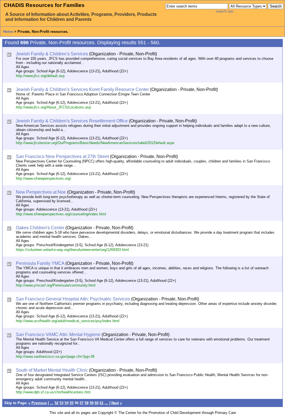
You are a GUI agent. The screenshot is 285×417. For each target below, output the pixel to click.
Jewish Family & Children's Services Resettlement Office (72, 121)
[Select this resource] (9, 55)
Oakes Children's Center (40, 227)
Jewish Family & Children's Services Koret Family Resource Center (82, 89)
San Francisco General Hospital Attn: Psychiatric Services (73, 299)
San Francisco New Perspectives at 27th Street (62, 156)
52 (56, 403)
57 (81, 403)
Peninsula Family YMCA (40, 263)
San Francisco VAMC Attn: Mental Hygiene (58, 334)
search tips (225, 11)
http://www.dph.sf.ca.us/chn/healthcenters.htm (53, 392)
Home (8, 31)
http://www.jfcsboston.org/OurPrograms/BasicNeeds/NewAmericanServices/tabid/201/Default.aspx (95, 143)
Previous (39, 403)
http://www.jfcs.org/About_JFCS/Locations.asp (53, 107)
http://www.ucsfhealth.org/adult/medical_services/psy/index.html (67, 321)
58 (87, 403)
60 (97, 403)
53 (61, 403)
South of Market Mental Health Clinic (52, 370)
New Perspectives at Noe (41, 192)
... (51, 403)
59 (92, 403)
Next (115, 403)
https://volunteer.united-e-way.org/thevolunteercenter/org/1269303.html (72, 250)
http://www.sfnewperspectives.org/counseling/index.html (61, 214)
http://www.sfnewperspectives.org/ (43, 178)
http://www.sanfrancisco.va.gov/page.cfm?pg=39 (55, 356)
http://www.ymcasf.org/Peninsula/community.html (55, 285)
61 (102, 403)
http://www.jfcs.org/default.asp (40, 76)
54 (66, 403)
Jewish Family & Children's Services (52, 53)
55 (71, 403)
